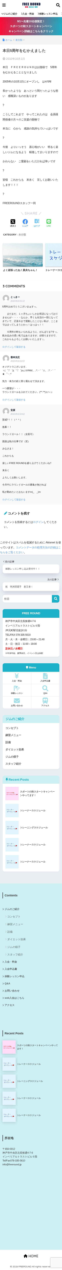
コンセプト (12, 728)
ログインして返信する (13, 347)
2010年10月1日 (18, 301)
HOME (32, 1256)
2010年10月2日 (18, 361)
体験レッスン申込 (48, 13)
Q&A (45, 693)
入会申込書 (45, 680)
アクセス (45, 705)
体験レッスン (17, 693)
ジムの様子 (12, 756)
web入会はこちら (14, 998)
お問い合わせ (17, 705)
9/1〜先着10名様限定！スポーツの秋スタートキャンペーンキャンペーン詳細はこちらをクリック (31, 26)
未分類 (22, 234)
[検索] (55, 599)
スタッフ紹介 (13, 763)
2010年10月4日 (18, 414)
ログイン (38, 522)
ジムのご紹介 (10, 13)
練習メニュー (13, 735)
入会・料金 (28, 13)
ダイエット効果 (14, 749)
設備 (8, 742)
